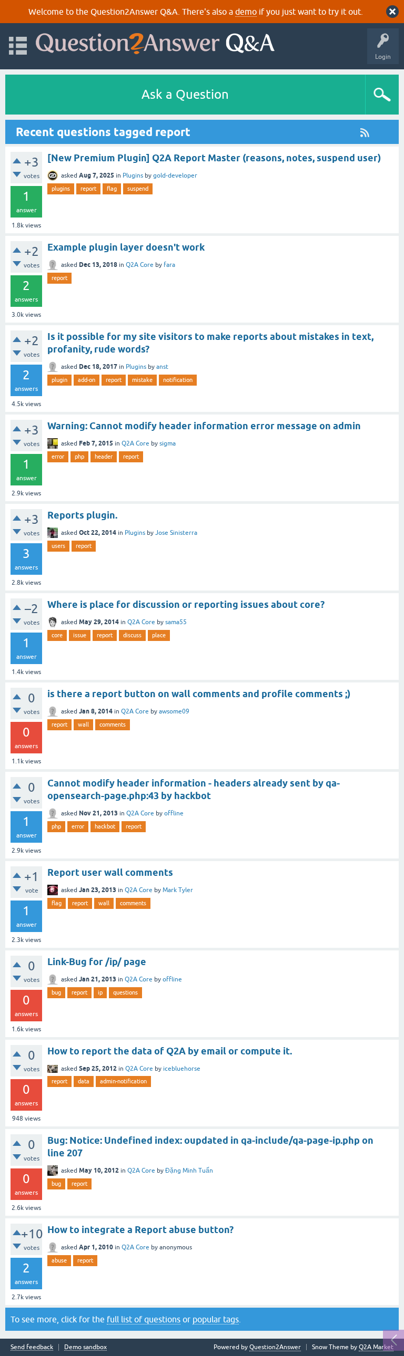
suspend (137, 188)
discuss (132, 635)
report (88, 188)
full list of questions (143, 1319)
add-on (86, 380)
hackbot (105, 826)
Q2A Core (140, 264)
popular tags (216, 1319)
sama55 (176, 622)
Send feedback (32, 1347)
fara (169, 264)
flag (112, 188)
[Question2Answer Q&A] (155, 41)
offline (174, 813)
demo (246, 11)
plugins (61, 188)
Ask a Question (185, 94)
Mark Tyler (178, 890)
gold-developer (175, 175)
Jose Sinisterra (176, 532)
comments (112, 724)
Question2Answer (275, 1347)
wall (83, 724)
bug (56, 992)
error (58, 456)
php (79, 456)
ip (100, 992)
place (159, 635)
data (83, 1081)
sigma (167, 443)
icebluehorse (181, 1068)
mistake (142, 380)
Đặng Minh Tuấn (189, 1170)
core (57, 635)
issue (79, 635)
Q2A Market (376, 1347)
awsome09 (174, 711)
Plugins (133, 175)
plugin (59, 380)
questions (125, 992)
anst (162, 366)
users (58, 546)
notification (178, 380)
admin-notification (123, 1081)
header (104, 456)
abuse (59, 1260)
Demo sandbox (85, 1347)
